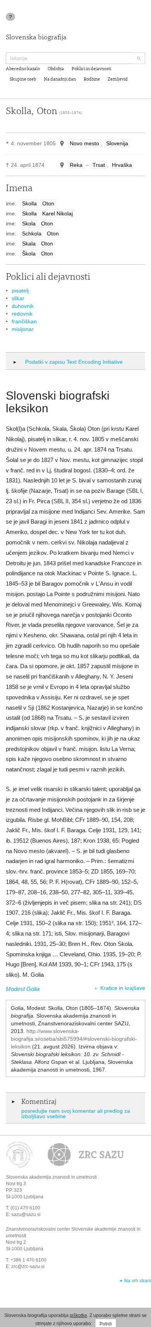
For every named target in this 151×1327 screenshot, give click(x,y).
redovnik (22, 314)
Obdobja (56, 69)
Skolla (29, 203)
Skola (29, 223)
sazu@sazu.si (26, 1214)
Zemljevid (118, 79)
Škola (29, 253)
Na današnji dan (60, 79)
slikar (18, 298)
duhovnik (23, 306)
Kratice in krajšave (122, 988)
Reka (76, 165)
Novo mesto (84, 143)
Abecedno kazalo (23, 69)
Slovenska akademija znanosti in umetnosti (51, 1177)
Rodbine (92, 79)
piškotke (78, 1315)
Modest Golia (22, 989)
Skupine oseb (23, 79)
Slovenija (117, 143)
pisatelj (20, 290)
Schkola (31, 233)
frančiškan (24, 321)
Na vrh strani (137, 1280)
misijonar (23, 329)
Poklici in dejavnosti (91, 69)
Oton (48, 203)
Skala (29, 243)
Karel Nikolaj (57, 213)
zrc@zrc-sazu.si (28, 1266)
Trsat (99, 165)
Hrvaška (122, 165)
